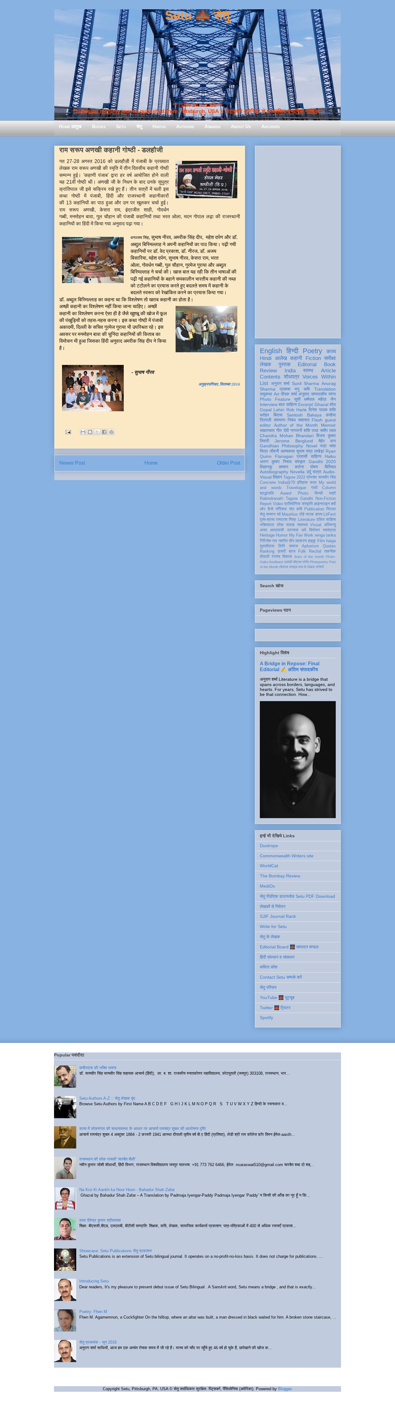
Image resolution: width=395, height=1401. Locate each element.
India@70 (286, 482)
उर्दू (308, 471)
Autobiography (274, 471)
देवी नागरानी (293, 430)
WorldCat (269, 865)
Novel (311, 445)
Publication (314, 509)
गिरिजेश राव (268, 541)
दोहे (301, 514)
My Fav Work (301, 535)
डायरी (281, 551)
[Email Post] (67, 431)
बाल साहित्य (288, 404)
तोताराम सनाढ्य (288, 567)
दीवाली (264, 556)
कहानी (296, 358)
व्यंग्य (332, 393)
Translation (325, 389)
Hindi (266, 358)
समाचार (304, 419)
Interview (268, 404)
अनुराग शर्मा (280, 383)
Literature (306, 519)
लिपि (281, 546)
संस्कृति (307, 504)
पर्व (279, 514)
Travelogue (296, 488)
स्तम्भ (308, 371)
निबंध (292, 419)
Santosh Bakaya (304, 414)
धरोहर (264, 414)
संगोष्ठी (320, 567)
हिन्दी (292, 351)
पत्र (323, 445)
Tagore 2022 (294, 477)
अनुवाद (303, 393)
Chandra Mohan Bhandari (287, 435)
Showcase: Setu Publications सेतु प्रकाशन (115, 1250)
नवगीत (283, 541)
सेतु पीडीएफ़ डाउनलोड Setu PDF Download (297, 896)
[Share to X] (97, 432)
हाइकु (312, 541)
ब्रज (292, 551)
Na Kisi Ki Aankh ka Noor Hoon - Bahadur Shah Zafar (127, 1189)
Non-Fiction (325, 498)
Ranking (267, 551)
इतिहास (302, 482)
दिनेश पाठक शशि (322, 409)
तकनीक (330, 551)
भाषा (332, 445)
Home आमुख (70, 126)
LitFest (329, 514)
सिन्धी (318, 493)
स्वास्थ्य (302, 525)
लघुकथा (266, 393)
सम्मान (283, 466)
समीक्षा (330, 358)
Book (330, 364)
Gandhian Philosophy (281, 445)
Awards (212, 126)
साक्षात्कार (267, 430)
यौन (291, 541)
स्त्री (332, 493)
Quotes (329, 546)
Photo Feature (275, 399)
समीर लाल (328, 430)
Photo (303, 493)
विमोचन (314, 530)
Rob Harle (296, 409)
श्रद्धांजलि (267, 493)
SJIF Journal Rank (278, 916)
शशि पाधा (311, 430)
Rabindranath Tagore (279, 498)
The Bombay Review (280, 875)
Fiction (313, 358)
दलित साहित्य (326, 519)
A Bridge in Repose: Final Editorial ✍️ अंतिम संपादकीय (289, 666)
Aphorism (310, 546)
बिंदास (277, 414)
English (271, 351)
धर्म (303, 530)
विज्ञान (277, 477)
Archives (270, 126)
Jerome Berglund (294, 440)
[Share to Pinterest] (111, 432)
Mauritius (290, 514)
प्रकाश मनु (289, 389)
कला (313, 482)
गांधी (314, 488)
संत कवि (295, 509)
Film (321, 541)
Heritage (267, 535)
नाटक (310, 514)
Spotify (266, 1017)
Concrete (268, 482)
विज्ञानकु (266, 466)
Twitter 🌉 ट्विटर (275, 1007)
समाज (293, 546)
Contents (270, 377)
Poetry (312, 351)
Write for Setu (273, 926)
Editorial (307, 364)
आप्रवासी (277, 530)
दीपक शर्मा (289, 393)
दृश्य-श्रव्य (267, 519)
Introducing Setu (94, 1281)
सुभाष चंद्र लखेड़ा (310, 451)
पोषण (314, 466)
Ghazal (321, 404)
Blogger (284, 1388)
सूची (297, 399)
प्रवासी (302, 456)
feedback (276, 562)
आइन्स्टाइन (322, 504)
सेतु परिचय (268, 987)
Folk (302, 551)
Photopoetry (319, 562)
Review (268, 371)
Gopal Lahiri (272, 409)
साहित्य (316, 456)
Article (328, 371)
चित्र (264, 451)
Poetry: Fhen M (93, 1311)
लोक (280, 525)
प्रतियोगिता (292, 504)
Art (276, 393)
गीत (279, 430)
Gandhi (306, 498)
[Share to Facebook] (104, 432)
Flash (317, 419)
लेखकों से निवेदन (272, 906)
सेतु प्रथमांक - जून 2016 (98, 1342)
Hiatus (159, 126)
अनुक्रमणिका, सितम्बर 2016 (219, 384)
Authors (185, 126)
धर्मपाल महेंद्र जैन (320, 399)
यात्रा (317, 471)
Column (329, 488)
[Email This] (83, 432)
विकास (287, 556)
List (264, 383)
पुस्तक (285, 364)
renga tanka (325, 535)
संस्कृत (300, 461)
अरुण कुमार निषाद (276, 461)
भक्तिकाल (267, 525)
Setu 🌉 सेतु (197, 15)
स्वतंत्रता (329, 530)
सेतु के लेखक (270, 936)
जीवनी (274, 451)
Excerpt (305, 404)
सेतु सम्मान (267, 514)
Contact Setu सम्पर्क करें (281, 977)
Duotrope (269, 845)
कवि (307, 389)
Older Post (228, 463)
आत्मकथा (288, 451)
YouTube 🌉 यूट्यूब (277, 997)
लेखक (265, 364)
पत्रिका (297, 562)
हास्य (318, 514)
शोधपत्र (291, 377)
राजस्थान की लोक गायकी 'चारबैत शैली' (107, 1159)
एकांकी (288, 562)
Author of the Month (296, 425)
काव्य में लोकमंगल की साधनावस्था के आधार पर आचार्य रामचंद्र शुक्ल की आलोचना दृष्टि (142, 1128)
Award (285, 493)
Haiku (330, 456)
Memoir (328, 425)
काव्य (331, 351)
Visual (315, 525)
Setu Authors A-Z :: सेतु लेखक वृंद (107, 1098)
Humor (282, 535)
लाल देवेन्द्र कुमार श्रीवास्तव (100, 1220)
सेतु (139, 126)
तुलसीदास (267, 546)
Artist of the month (309, 556)
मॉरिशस (281, 509)
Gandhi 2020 (322, 461)
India (290, 371)
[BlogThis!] (90, 432)
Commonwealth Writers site (287, 855)
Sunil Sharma (305, 383)
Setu (121, 126)
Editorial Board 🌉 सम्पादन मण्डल (289, 946)
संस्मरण (279, 419)
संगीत (305, 562)
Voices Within (319, 377)
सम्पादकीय (319, 393)
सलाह (290, 525)
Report (266, 504)
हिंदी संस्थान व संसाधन (277, 957)
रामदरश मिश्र (286, 519)
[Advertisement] (298, 240)
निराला (331, 509)
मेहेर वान (327, 440)
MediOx (267, 886)
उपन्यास (292, 530)
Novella (297, 471)
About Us (241, 126)
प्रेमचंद (311, 477)
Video (278, 504)
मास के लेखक (306, 567)
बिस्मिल (330, 466)
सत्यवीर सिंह (327, 477)
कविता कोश (268, 966)
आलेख (281, 358)
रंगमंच (276, 556)
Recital (315, 551)
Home (151, 463)
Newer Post (72, 463)
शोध (333, 404)
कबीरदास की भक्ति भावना (97, 1067)
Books (99, 126)
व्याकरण (301, 541)
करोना (299, 466)
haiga (331, 541)
